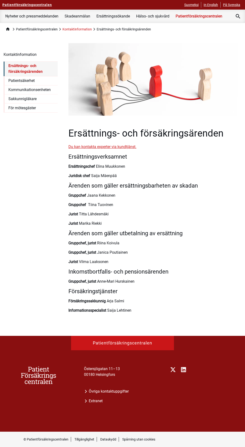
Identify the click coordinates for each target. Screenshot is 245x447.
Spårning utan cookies (138, 439)
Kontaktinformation (77, 29)
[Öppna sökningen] (238, 16)
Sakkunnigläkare (22, 99)
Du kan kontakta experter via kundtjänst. (102, 146)
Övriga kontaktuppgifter (109, 391)
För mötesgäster (22, 108)
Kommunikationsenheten (29, 89)
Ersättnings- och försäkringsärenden (25, 68)
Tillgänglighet (84, 439)
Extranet (96, 401)
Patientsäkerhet (21, 80)
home (8, 29)
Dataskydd (108, 439)
